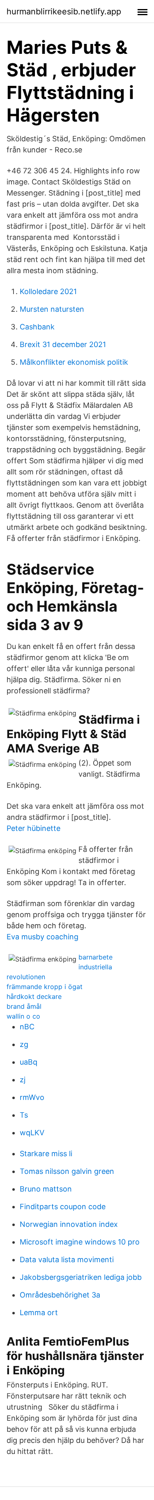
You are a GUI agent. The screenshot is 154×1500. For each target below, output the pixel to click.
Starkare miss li (46, 1153)
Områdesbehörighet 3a (60, 1295)
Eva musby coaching (42, 936)
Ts (24, 1115)
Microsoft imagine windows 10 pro (80, 1242)
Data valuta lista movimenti (67, 1259)
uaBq (28, 1062)
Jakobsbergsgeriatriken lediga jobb (81, 1277)
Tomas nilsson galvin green (67, 1171)
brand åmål (24, 1006)
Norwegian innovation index (69, 1224)
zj (22, 1079)
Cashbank (37, 326)
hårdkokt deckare (34, 996)
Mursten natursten (52, 309)
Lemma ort (39, 1312)
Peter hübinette (33, 828)
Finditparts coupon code (63, 1206)
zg (24, 1044)
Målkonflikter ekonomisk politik (74, 362)
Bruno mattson (46, 1189)
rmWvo (32, 1097)
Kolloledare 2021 (48, 291)
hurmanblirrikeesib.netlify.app (64, 11)
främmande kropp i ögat (45, 986)
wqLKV (32, 1132)
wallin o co (23, 1016)
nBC (27, 1026)
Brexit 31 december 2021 (63, 344)
